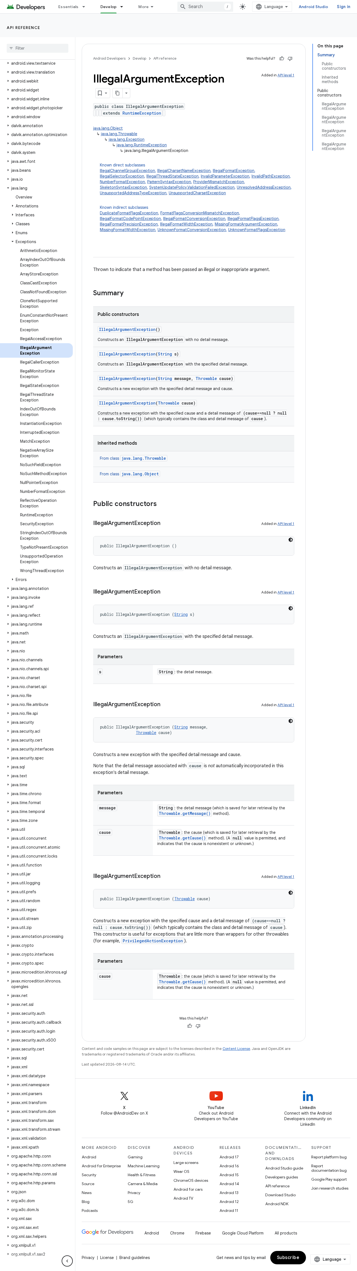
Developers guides (281, 1177)
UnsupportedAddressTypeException (133, 192)
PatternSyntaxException (169, 181)
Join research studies (329, 1188)
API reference (23, 27)
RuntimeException (141, 113)
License (107, 1257)
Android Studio (313, 6)
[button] (36, 63)
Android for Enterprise (101, 1165)
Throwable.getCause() (182, 838)
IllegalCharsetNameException (184, 170)
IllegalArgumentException (127, 329)
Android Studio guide (284, 1168)
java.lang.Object (108, 128)
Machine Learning (144, 1165)
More (143, 6)
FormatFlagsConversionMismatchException (199, 213)
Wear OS (181, 1171)
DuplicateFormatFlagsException (129, 213)
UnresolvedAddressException (264, 187)
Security (89, 1174)
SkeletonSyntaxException (123, 187)
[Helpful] (282, 58)
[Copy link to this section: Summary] (129, 293)
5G (130, 1201)
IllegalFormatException (233, 170)
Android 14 (229, 1183)
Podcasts (90, 1210)
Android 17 (229, 1156)
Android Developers (109, 58)
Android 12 (229, 1201)
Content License (236, 1048)
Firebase (203, 1233)
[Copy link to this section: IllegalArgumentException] (166, 523)
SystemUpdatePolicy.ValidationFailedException (192, 187)
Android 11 (228, 1210)
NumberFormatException (122, 181)
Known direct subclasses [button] (196, 179)
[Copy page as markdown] (118, 93)
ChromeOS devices (190, 1180)
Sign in (343, 6)
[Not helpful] (290, 58)
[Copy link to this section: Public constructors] (162, 504)
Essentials (68, 6)
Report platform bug (329, 1156)
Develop (108, 6)
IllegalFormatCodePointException (130, 218)
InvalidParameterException (225, 176)
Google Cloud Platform (243, 1233)
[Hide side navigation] (67, 1261)
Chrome (177, 1233)
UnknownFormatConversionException (192, 229)
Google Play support (329, 1179)
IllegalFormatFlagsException (253, 218)
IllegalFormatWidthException (186, 224)
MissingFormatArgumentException (246, 224)
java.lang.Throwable (119, 133)
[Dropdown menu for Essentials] (86, 6)
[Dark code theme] (290, 539)
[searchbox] (37, 48)
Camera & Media (143, 1183)
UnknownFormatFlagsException (256, 229)
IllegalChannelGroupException (127, 170)
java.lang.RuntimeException (142, 144)
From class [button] (133, 458)
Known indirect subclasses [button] (192, 218)
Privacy (134, 1192)
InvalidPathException (271, 176)
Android (89, 1156)
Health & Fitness (141, 1174)
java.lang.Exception (126, 139)
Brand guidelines (134, 1257)
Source (88, 1183)
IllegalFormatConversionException (194, 218)
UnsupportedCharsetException (197, 192)
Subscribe (288, 1257)
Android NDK (276, 1203)
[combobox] (205, 7)
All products (286, 1233)
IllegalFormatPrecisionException (129, 224)
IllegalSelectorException (122, 176)
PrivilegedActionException (153, 940)
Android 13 (228, 1192)
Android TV (183, 1198)
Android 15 (229, 1174)
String (165, 354)
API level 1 (286, 75)
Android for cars (187, 1189)
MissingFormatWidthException (127, 229)
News (86, 1192)
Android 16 (229, 1165)
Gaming (135, 1156)
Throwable (206, 378)
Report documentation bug (329, 1168)
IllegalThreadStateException (172, 176)
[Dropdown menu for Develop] (124, 6)
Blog (86, 1201)
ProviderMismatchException (218, 181)
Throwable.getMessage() (185, 813)
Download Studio (280, 1194)
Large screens (185, 1162)
